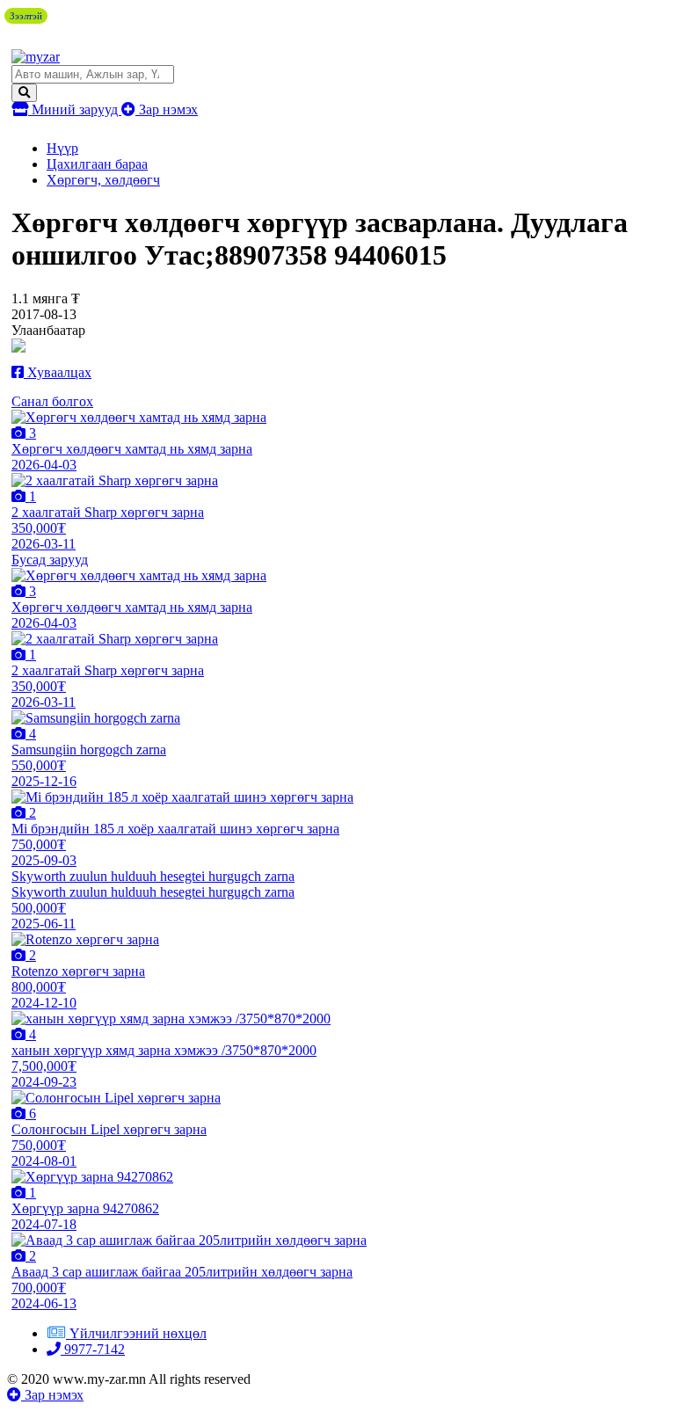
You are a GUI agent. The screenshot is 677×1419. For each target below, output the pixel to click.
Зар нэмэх (166, 109)
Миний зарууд (74, 109)
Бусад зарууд (49, 559)
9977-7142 (93, 1349)
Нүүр (62, 148)
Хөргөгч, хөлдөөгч (103, 179)
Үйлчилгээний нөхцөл (138, 1333)
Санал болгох (52, 401)
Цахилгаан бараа (97, 163)
